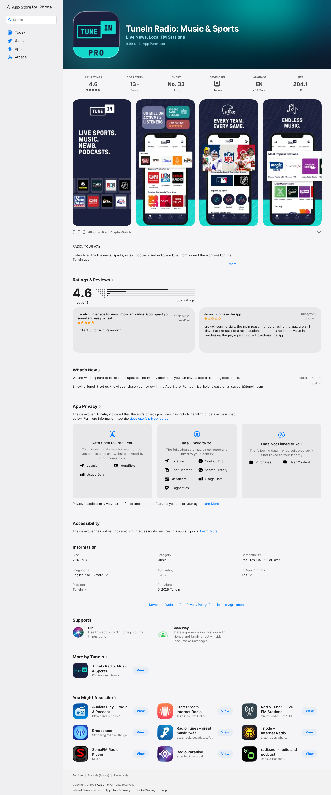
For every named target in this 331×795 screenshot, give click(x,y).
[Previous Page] (67, 162)
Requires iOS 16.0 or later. (261, 560)
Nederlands (121, 775)
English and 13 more (88, 575)
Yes (244, 575)
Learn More (210, 504)
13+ (160, 575)
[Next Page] (326, 162)
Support (165, 790)
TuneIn (78, 589)
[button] (31, 32)
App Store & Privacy (118, 790)
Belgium (78, 775)
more (233, 264)
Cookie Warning (145, 790)
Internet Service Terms (87, 790)
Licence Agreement (230, 605)
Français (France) (98, 775)
